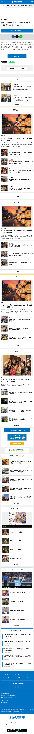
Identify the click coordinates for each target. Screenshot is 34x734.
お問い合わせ (5, 700)
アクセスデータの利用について (9, 697)
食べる (8, 5)
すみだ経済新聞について (7, 693)
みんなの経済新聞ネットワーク (17, 717)
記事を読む (17, 56)
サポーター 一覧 (17, 443)
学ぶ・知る (31, 5)
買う (19, 5)
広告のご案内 (5, 702)
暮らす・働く (24, 5)
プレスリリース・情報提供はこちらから (10, 695)
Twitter (17, 687)
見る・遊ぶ (13, 5)
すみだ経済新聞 (17, 2)
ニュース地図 (4, 19)
